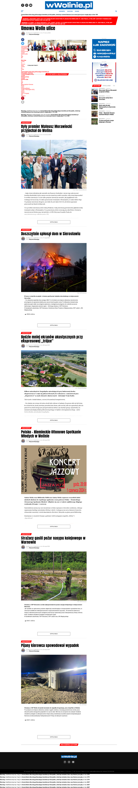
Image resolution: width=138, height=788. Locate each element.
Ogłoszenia (70, 11)
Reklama (77, 11)
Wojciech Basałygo (34, 34)
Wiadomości (62, 11)
